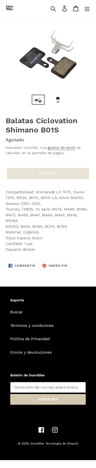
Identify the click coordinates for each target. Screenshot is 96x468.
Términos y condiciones (32, 325)
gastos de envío (62, 147)
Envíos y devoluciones (31, 352)
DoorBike (37, 443)
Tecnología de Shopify (61, 443)
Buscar (16, 312)
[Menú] (87, 8)
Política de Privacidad (30, 339)
